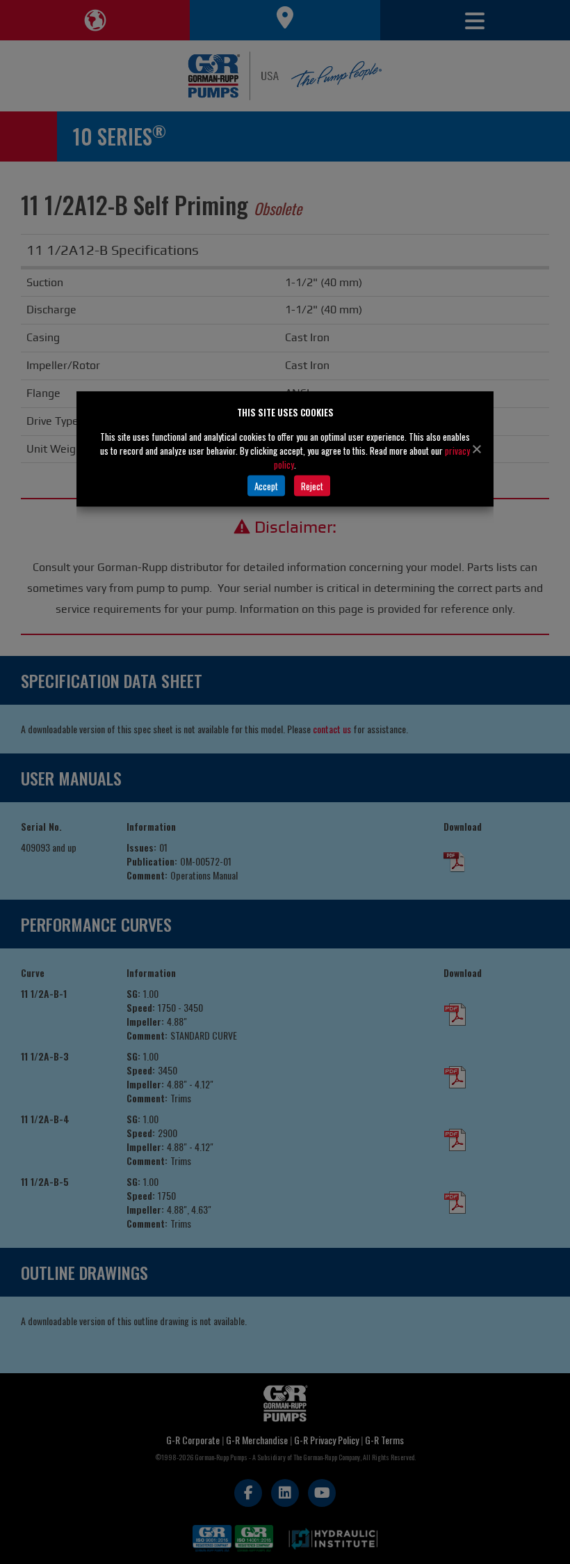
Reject (312, 485)
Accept (266, 485)
